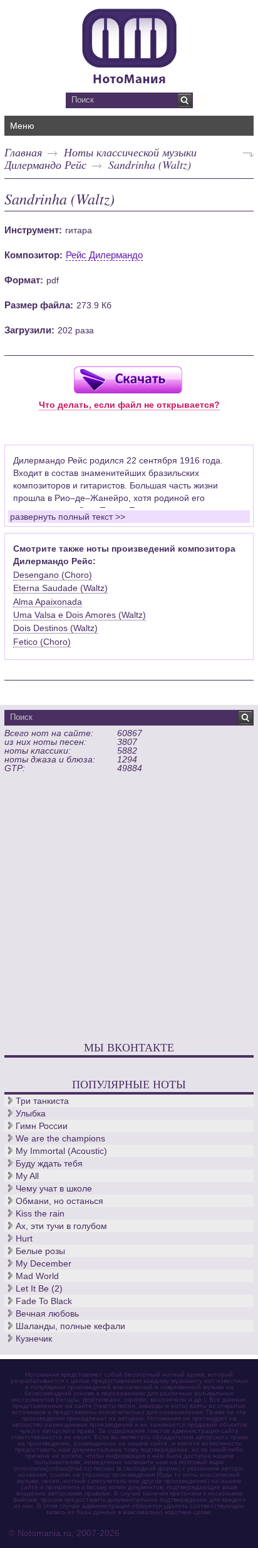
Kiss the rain (40, 1213)
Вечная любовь (47, 1313)
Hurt (24, 1238)
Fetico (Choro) (42, 642)
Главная (23, 151)
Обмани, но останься (59, 1201)
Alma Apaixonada (47, 602)
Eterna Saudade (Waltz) (60, 588)
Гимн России (42, 1126)
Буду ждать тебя (49, 1163)
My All (27, 1176)
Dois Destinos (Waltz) (55, 628)
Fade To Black (44, 1301)
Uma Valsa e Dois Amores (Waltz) (79, 615)
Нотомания (129, 44)
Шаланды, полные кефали (70, 1326)
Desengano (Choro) (52, 575)
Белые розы (40, 1251)
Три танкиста (42, 1101)
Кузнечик (34, 1338)
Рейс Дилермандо (104, 255)
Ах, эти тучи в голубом (61, 1226)
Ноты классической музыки (130, 151)
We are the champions (60, 1138)
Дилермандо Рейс (45, 164)
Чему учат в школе (54, 1188)
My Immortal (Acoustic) (61, 1151)
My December (43, 1263)
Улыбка (31, 1113)
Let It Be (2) (39, 1288)
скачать (128, 379)
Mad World (37, 1276)
